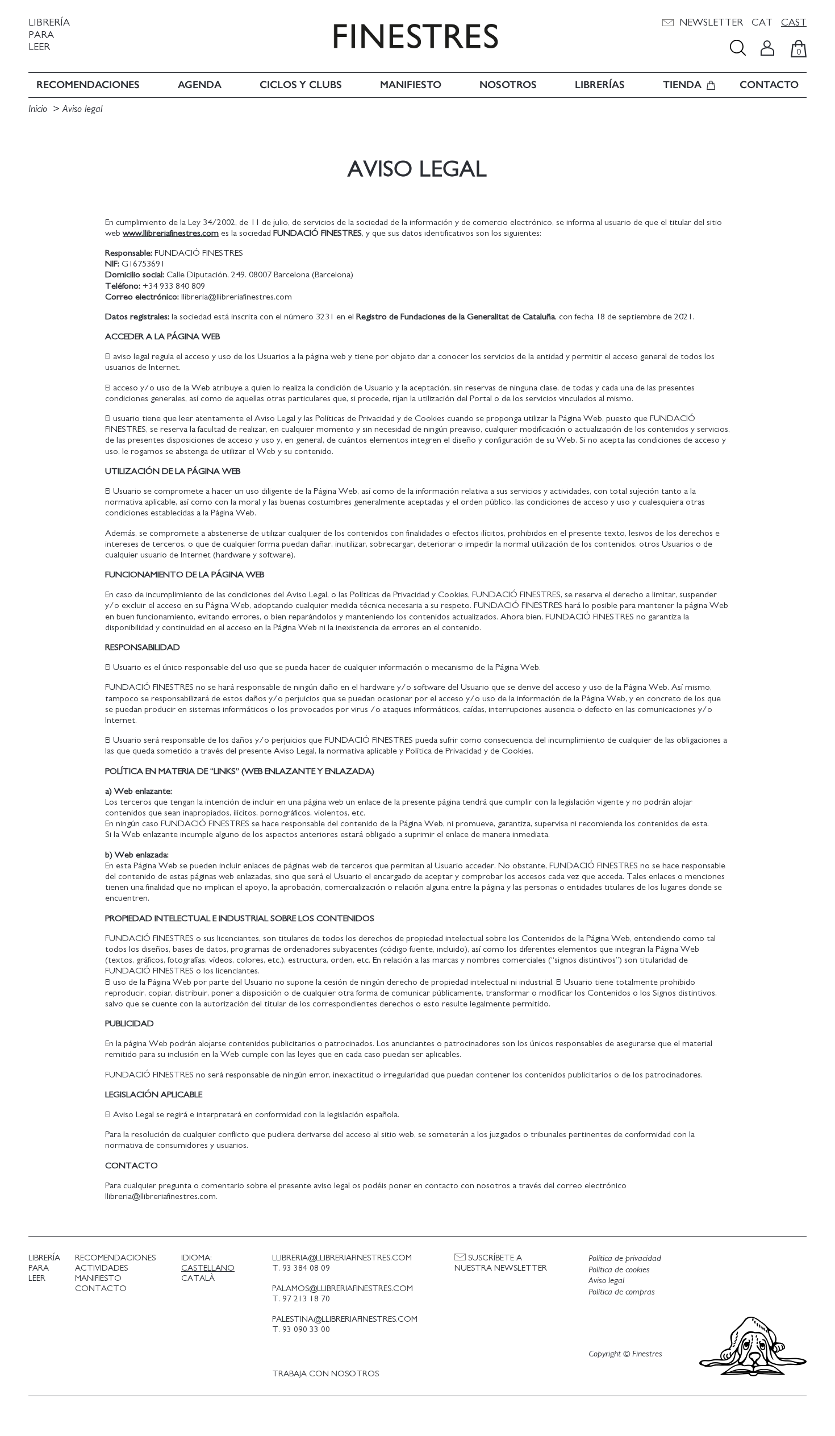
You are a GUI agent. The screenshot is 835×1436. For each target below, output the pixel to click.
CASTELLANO (208, 1268)
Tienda (682, 85)
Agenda (200, 85)
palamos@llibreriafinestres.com (342, 1288)
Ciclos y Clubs (301, 85)
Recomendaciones (88, 85)
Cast (794, 23)
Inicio (37, 109)
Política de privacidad (624, 1258)
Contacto (769, 85)
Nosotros (508, 85)
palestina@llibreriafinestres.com (345, 1319)
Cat (762, 23)
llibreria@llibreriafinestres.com (342, 1258)
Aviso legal (82, 109)
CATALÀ (198, 1278)
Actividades (101, 1268)
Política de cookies (619, 1269)
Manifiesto (410, 85)
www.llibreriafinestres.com (171, 233)
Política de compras (621, 1291)
